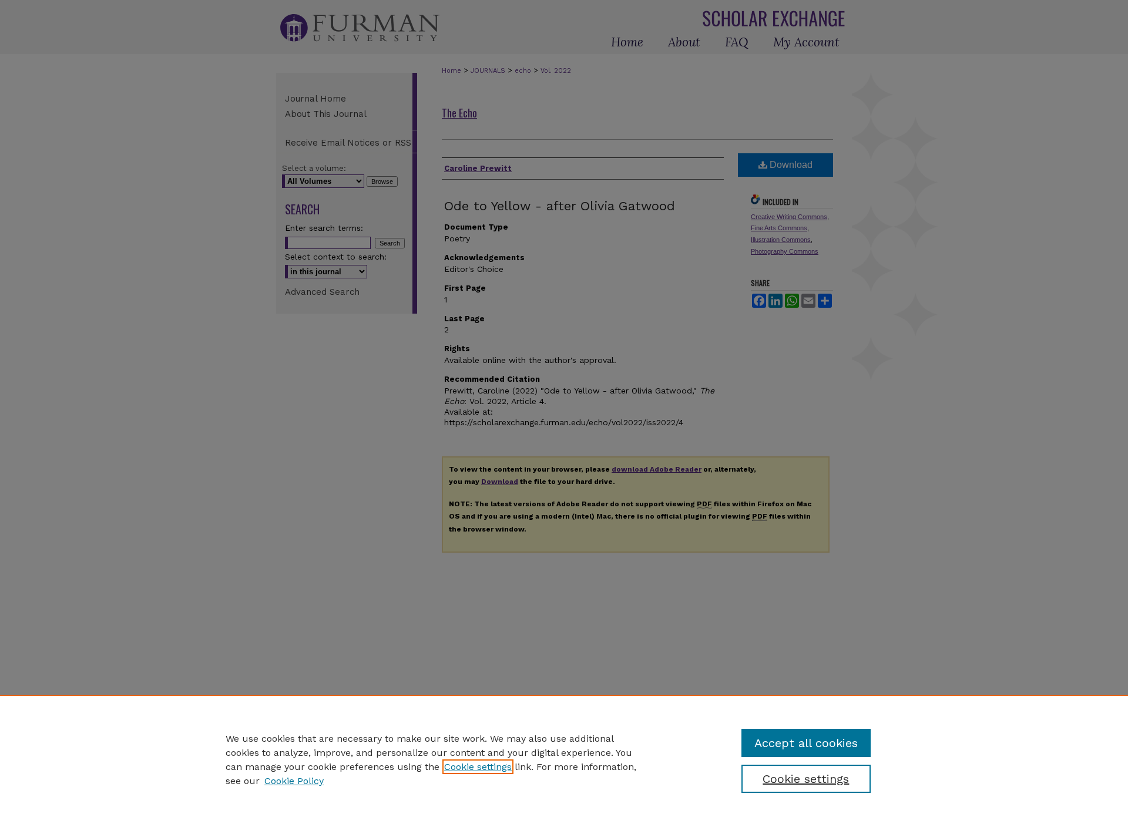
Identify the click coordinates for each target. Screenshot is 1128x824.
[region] (564, 759)
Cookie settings (478, 766)
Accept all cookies (806, 743)
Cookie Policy (294, 780)
